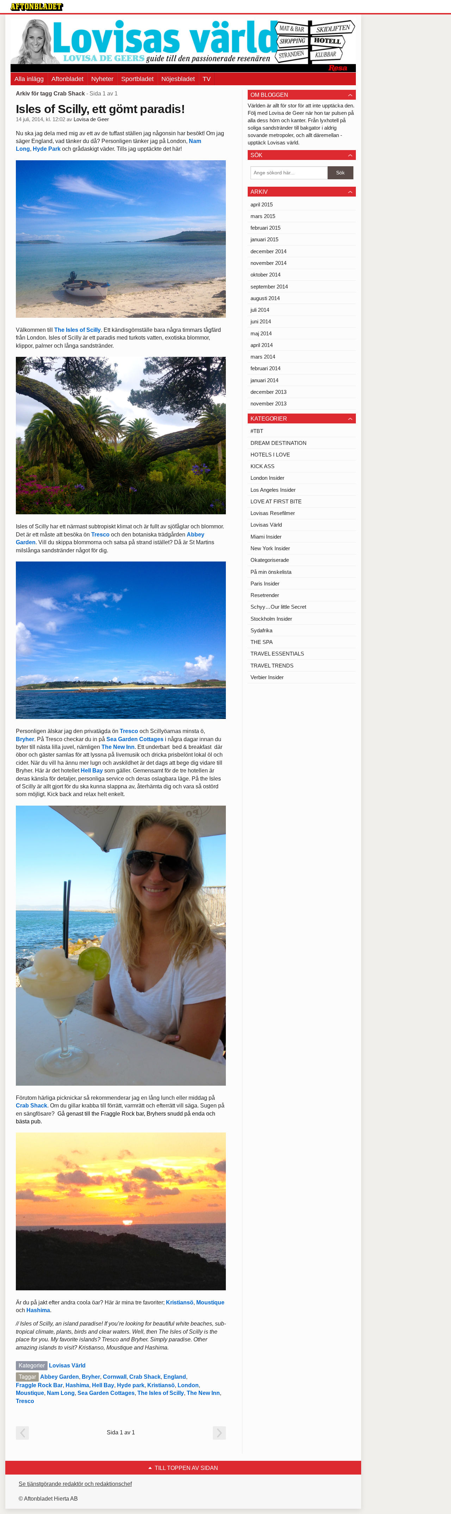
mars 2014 (263, 357)
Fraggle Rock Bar (39, 1385)
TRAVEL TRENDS (272, 666)
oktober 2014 (265, 275)
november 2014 (268, 263)
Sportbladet (137, 78)
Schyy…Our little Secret (278, 607)
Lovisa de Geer (91, 119)
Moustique (210, 1302)
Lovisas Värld (67, 1366)
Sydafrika (261, 630)
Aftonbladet (67, 78)
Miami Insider (266, 537)
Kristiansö (179, 1302)
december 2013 (268, 392)
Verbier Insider (267, 677)
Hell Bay (92, 771)
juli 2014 (260, 310)
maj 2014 (261, 333)
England (174, 1377)
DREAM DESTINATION (279, 443)
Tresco (100, 535)
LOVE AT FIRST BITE (276, 501)
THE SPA (262, 642)
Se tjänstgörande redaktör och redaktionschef (75, 1484)
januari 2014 (264, 380)
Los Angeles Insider (273, 490)
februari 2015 (265, 228)
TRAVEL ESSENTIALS (277, 654)
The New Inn (118, 747)
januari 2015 (264, 239)
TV (207, 78)
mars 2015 (263, 216)
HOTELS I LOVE (270, 455)
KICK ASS (262, 466)
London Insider (267, 478)
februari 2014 (265, 368)
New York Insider (270, 548)
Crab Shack (31, 1106)
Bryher (25, 739)
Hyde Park (47, 149)
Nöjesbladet (178, 78)
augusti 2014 (265, 298)
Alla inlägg (29, 78)
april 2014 (262, 345)
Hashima (38, 1310)
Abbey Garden (59, 1377)
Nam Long (61, 1393)
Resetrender (265, 595)
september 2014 (269, 287)
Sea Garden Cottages (134, 739)
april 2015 (262, 204)
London (188, 1385)
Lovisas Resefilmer (273, 513)
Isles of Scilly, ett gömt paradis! (100, 109)
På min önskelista (271, 572)
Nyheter (102, 78)
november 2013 (268, 404)
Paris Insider (265, 584)
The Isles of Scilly (77, 330)
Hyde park (130, 1385)
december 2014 (268, 251)
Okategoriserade (270, 560)
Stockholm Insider (271, 619)
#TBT (257, 431)
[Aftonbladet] (37, 7)
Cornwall (114, 1377)
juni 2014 (261, 321)
